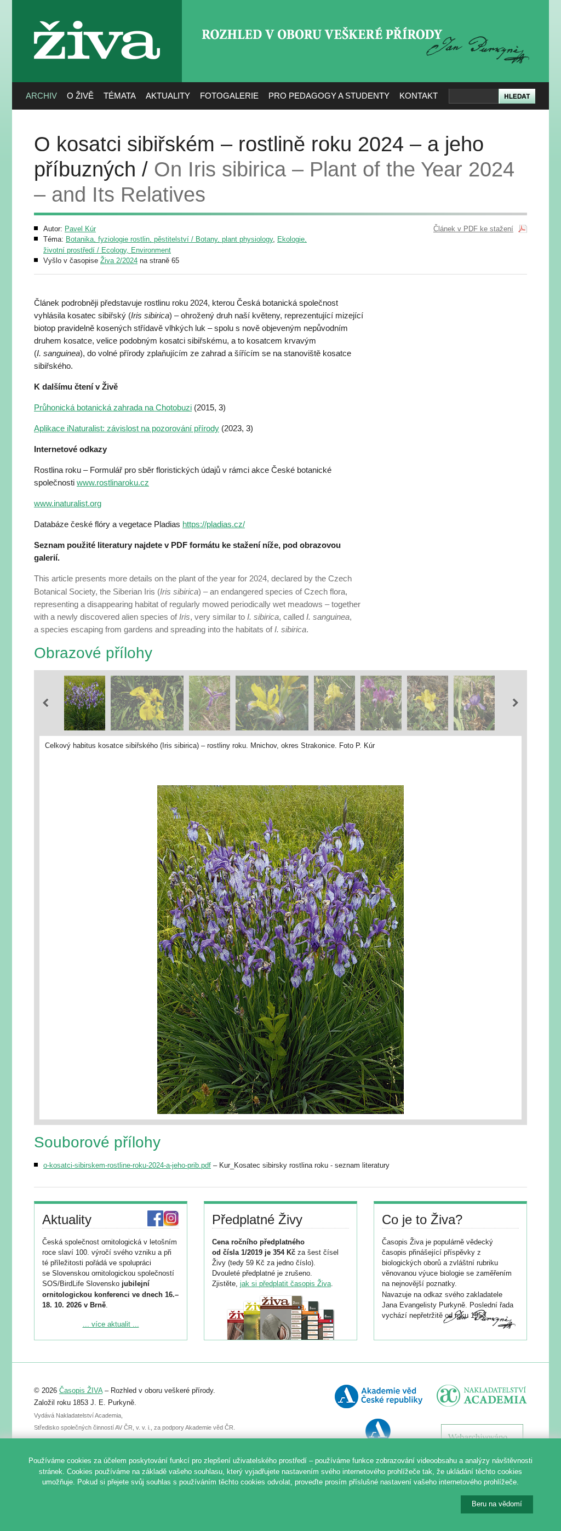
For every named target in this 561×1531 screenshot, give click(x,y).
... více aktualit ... (111, 1324)
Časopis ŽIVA (80, 1390)
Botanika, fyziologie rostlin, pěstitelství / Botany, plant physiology (169, 239)
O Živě (80, 95)
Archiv (41, 95)
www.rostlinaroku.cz (113, 482)
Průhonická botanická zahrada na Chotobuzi (113, 407)
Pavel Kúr (80, 229)
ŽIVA (97, 16)
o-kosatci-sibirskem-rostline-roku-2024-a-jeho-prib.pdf (127, 1165)
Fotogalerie (229, 95)
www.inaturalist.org (67, 503)
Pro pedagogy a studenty (329, 95)
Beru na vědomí (497, 1504)
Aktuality (168, 95)
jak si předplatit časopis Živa (285, 1283)
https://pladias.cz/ (213, 524)
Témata (120, 95)
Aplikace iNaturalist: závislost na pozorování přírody (126, 428)
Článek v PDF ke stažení (473, 229)
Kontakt (418, 95)
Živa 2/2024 (119, 260)
